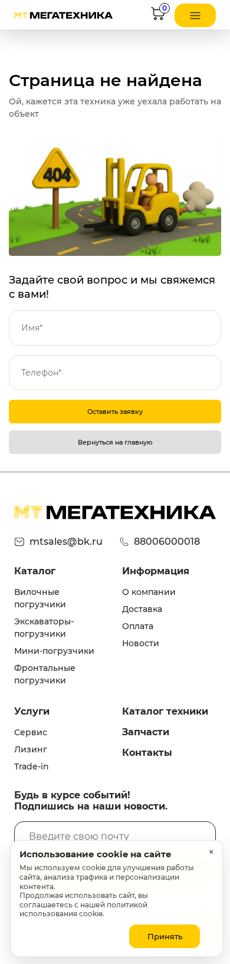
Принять (164, 936)
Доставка (142, 609)
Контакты (147, 752)
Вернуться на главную (115, 442)
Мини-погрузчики (54, 651)
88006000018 (167, 541)
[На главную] (63, 15)
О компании (149, 592)
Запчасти (145, 732)
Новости (140, 643)
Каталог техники (165, 711)
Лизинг (30, 749)
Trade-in (31, 766)
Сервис (30, 732)
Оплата (137, 626)
